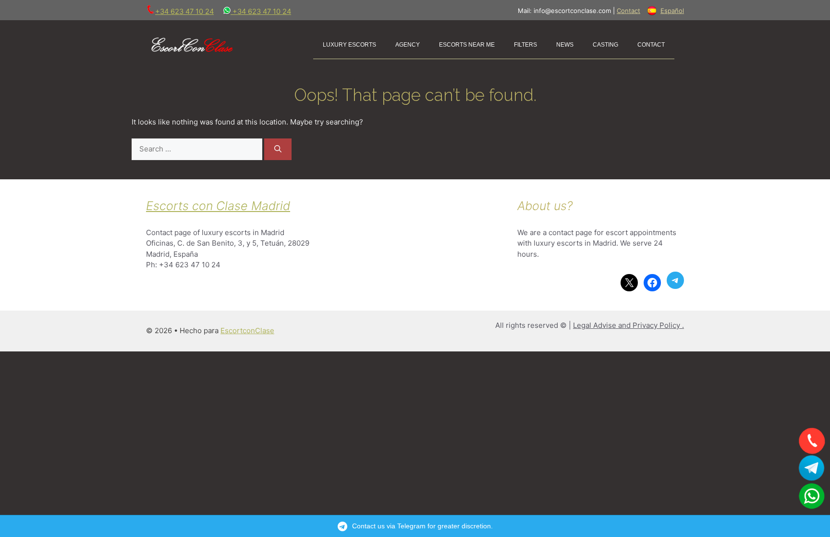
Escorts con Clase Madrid (218, 206)
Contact (628, 10)
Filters (525, 44)
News (565, 44)
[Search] (278, 149)
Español (672, 10)
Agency (407, 44)
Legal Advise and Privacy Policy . (628, 325)
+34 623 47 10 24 (184, 11)
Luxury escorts (349, 44)
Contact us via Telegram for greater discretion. (422, 526)
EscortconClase (247, 330)
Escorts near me (467, 44)
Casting (605, 44)
